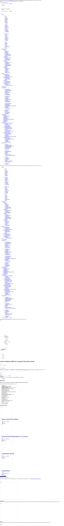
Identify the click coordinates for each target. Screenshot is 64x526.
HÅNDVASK (5, 209)
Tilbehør (6, 208)
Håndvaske (6, 211)
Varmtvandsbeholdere (8, 300)
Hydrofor (6, 305)
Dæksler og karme (7, 286)
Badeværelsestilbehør (8, 217)
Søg (22, 1)
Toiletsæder (6, 206)
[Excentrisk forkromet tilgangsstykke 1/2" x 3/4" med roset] (7, 434)
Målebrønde (7, 287)
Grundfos (6, 182)
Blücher (6, 172)
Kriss (6, 187)
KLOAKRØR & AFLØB (7, 279)
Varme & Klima (4, 295)
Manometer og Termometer (9, 313)
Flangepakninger (7, 264)
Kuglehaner (6, 251)
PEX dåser (6, 244)
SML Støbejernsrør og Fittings (9, 291)
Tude (6, 232)
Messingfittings (7, 246)
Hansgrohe (6, 183)
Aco (5, 168)
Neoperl (6, 191)
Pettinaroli (6, 192)
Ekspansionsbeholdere (8, 304)
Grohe (6, 181)
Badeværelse (3, 201)
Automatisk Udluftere (8, 307)
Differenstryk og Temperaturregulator (8, 271)
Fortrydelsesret (39, 478)
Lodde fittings (7, 250)
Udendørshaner (5, 270)
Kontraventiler (5, 273)
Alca (6, 169)
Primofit (6, 245)
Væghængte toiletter (8, 207)
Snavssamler (5, 274)
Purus (6, 194)
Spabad (6, 224)
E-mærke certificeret (11, 0)
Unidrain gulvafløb (7, 277)
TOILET (4, 202)
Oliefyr (6, 306)
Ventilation (6, 316)
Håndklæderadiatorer (8, 218)
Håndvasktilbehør (7, 212)
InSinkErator (7, 186)
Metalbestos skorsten (8, 314)
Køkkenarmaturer (7, 227)
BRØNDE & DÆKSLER (7, 285)
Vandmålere (6, 266)
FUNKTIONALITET (6, 234)
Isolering (6, 310)
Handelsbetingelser (34, 478)
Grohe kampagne (4, 319)
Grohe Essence (7, 237)
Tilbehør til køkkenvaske (8, 229)
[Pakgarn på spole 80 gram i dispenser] (7, 417)
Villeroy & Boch (7, 199)
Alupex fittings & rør (8, 242)
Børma (6, 173)
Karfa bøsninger (7, 257)
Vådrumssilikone (7, 225)
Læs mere (1, 372)
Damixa (6, 175)
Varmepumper (7, 303)
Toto (5, 197)
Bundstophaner (5, 272)
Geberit (6, 180)
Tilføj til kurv (1, 376)
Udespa (3, 238)
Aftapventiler (5, 269)
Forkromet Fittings (7, 247)
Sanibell (6, 196)
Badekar (6, 220)
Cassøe (6, 174)
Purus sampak (7, 278)
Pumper (6, 301)
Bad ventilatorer (7, 221)
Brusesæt (6, 214)
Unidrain (6, 198)
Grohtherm (8, 319)
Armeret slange (7, 262)
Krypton (6, 188)
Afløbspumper (7, 223)
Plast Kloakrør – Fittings (8, 281)
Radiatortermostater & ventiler (9, 298)
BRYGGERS (5, 233)
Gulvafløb (6, 276)
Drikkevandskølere (7, 231)
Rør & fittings (4, 240)
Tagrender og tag (7, 265)
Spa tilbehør (5, 239)
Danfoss (6, 177)
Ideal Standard (7, 184)
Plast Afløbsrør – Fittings (8, 280)
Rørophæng (6, 263)
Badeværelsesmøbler (8, 210)
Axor (6, 170)
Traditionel (17, 377)
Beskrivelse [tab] (3, 378)
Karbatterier (6, 222)
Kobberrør (6, 249)
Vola (5, 200)
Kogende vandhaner (8, 235)
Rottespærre (7, 288)
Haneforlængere (7, 254)
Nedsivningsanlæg (7, 290)
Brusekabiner (7, 216)
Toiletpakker (7, 205)
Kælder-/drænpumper (8, 294)
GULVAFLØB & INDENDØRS (8, 275)
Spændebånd (7, 259)
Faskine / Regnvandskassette (9, 283)
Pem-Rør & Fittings (8, 253)
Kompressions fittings (8, 243)
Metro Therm (7, 190)
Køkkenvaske (7, 228)
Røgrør (6, 312)
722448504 (22, 377)
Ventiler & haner (4, 267)
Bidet (6, 203)
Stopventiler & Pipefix (8, 252)
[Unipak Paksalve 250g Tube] (7, 451)
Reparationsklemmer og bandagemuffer (10, 258)
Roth (6, 195)
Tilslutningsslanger (7, 260)
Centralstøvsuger (7, 311)
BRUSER (4, 213)
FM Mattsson (7, 179)
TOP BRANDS (5, 236)
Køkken (3, 226)
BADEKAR (5, 219)
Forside (1, 319)
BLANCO (6, 171)
